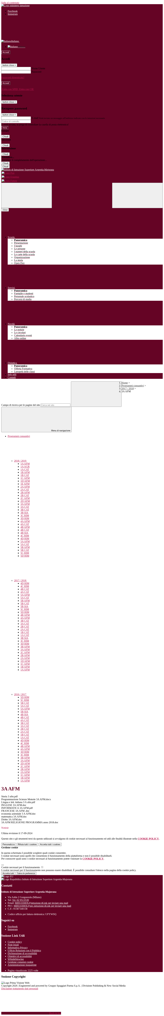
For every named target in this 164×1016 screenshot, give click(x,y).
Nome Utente (38, 68)
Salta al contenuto (10, 2)
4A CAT (24, 524)
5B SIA (24, 606)
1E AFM (24, 483)
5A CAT (24, 544)
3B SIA (24, 512)
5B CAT (24, 550)
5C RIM (24, 553)
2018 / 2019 (20, 460)
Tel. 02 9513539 (20, 900)
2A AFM (25, 486)
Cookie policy (15, 941)
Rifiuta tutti (27, 844)
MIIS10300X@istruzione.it (41, 903)
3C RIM (24, 515)
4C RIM (24, 535)
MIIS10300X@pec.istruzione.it (42, 905)
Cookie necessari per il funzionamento (21, 867)
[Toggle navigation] (26, 195)
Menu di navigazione (60, 430)
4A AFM (25, 521)
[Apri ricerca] (137, 195)
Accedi (6, 52)
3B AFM (25, 646)
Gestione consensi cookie (20, 962)
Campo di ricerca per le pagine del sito (20, 405)
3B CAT (24, 509)
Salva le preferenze (26, 873)
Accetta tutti (50, 844)
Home (125, 382)
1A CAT (24, 469)
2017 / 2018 (128, 388)
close (5, 210)
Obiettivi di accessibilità (20, 956)
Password (36, 71)
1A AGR (25, 466)
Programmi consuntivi (133, 385)
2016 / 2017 (20, 694)
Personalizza (9, 844)
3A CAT (24, 507)
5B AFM (25, 547)
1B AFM (25, 472)
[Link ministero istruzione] (15, 5)
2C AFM (25, 498)
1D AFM (25, 481)
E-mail (35, 118)
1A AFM (25, 463)
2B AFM (25, 492)
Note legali (13, 944)
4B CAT (24, 530)
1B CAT (24, 475)
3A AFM (25, 504)
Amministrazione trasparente (22, 965)
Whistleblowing (16, 959)
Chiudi (5, 136)
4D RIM (24, 538)
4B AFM (25, 527)
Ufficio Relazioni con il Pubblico (24, 950)
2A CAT (24, 489)
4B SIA (24, 532)
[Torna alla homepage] (82, 169)
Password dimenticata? (12, 77)
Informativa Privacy (18, 947)
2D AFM (25, 501)
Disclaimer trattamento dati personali (19, 988)
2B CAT (24, 495)
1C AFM (25, 478)
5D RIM (24, 555)
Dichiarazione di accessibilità (22, 953)
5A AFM (25, 541)
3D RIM (24, 518)
